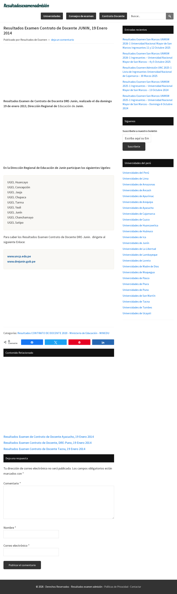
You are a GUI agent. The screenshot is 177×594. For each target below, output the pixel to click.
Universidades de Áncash (137, 190)
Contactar (135, 586)
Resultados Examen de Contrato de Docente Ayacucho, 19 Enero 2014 (48, 437)
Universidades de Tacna (136, 301)
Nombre (9, 528)
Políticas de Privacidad (116, 586)
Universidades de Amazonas (139, 184)
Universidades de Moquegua (139, 272)
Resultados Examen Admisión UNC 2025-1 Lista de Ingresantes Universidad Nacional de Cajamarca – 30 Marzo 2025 (147, 72)
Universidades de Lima (135, 178)
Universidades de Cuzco (136, 219)
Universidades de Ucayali (137, 313)
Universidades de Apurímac (138, 196)
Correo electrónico (16, 545)
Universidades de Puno (136, 289)
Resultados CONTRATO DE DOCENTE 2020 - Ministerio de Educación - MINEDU (63, 333)
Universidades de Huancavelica (140, 225)
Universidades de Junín (136, 243)
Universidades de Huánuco (138, 231)
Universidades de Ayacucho (138, 207)
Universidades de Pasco (136, 278)
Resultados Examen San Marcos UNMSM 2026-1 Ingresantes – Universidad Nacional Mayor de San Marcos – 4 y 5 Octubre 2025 (148, 57)
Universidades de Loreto (137, 260)
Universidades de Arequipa (138, 202)
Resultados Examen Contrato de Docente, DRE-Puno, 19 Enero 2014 (47, 443)
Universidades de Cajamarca (139, 213)
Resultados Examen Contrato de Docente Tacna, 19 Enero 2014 (44, 449)
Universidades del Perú (136, 172)
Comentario (12, 483)
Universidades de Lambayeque (140, 254)
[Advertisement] (58, 72)
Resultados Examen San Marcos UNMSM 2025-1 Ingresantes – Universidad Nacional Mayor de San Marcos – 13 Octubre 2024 (148, 86)
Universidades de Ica (134, 237)
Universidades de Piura (136, 284)
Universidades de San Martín (139, 295)
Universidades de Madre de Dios (141, 266)
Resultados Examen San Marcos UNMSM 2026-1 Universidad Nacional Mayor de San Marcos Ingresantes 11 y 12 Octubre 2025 (147, 43)
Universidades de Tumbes (137, 307)
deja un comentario (62, 39)
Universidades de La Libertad (139, 248)
